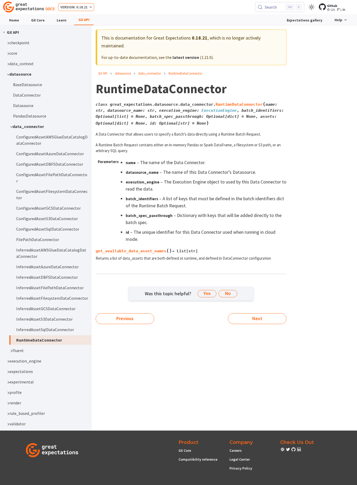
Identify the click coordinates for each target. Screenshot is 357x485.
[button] (47, 42)
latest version (185, 57)
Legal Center (239, 459)
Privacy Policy (240, 468)
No (228, 293)
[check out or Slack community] (283, 450)
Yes (207, 293)
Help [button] (338, 20)
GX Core (38, 20)
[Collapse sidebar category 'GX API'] (4, 32)
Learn (61, 20)
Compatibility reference (198, 459)
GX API (83, 19)
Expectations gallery (304, 20)
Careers (235, 450)
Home (14, 20)
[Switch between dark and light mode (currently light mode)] (311, 7)
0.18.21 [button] (82, 7)
